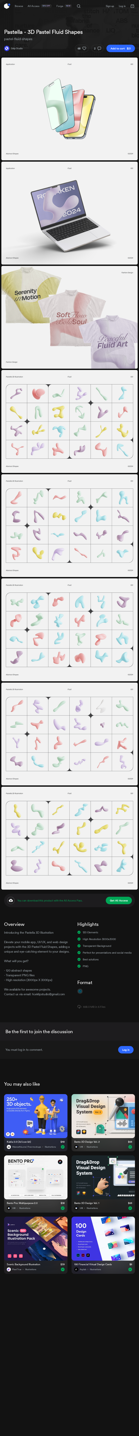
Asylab (83, 1269)
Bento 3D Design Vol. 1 (86, 1203)
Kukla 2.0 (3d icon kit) (19, 1141)
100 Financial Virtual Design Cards (93, 1264)
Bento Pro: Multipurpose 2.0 (22, 1203)
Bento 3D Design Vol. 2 (87, 1141)
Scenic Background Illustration (23, 1264)
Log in (122, 6)
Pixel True (16, 1269)
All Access (39, 6)
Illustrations (50, 1147)
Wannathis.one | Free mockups (26, 1147)
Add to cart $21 (121, 48)
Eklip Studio (17, 48)
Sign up (110, 6)
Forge (63, 6)
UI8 (81, 1147)
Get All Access (119, 900)
